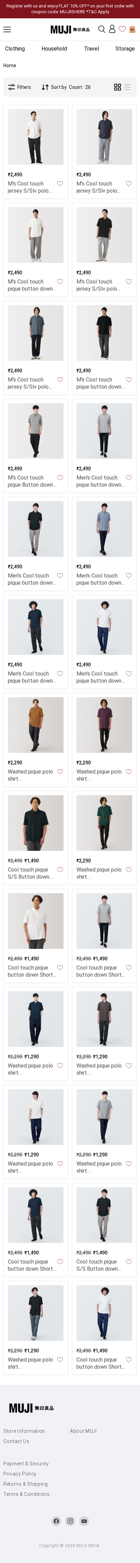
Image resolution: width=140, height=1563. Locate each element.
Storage (125, 48)
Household (54, 48)
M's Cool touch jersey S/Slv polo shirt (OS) (28, 190)
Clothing (15, 48)
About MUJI (83, 1431)
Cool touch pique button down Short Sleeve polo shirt (99, 974)
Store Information (24, 1431)
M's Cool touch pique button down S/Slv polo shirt (30, 288)
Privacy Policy (20, 1474)
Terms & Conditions (26, 1494)
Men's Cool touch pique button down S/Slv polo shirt (98, 484)
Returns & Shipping (25, 1484)
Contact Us (16, 1441)
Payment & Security (26, 1463)
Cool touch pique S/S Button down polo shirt (28, 876)
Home (9, 65)
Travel (91, 48)
